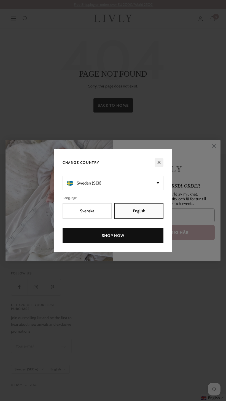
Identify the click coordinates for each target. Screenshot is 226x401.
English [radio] (139, 210)
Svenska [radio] (87, 210)
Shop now (113, 235)
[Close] (159, 162)
